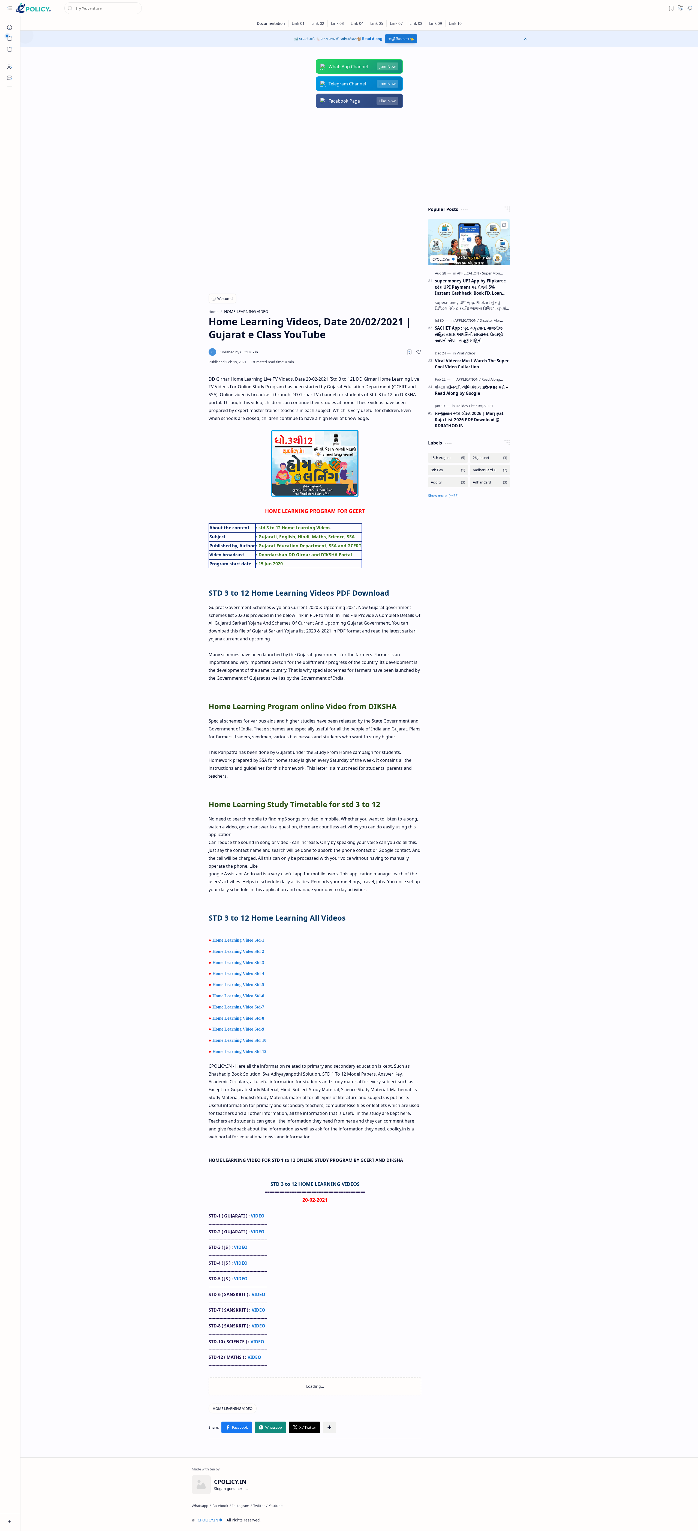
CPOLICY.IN (208, 1520)
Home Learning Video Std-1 (238, 940)
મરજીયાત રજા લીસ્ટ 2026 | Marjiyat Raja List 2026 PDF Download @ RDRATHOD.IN (469, 420)
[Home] (9, 27)
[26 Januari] (490, 458)
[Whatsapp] (200, 1505)
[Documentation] (271, 23)
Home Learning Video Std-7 (238, 1007)
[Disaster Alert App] (494, 320)
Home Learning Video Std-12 (239, 1051)
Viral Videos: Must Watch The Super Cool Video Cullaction (472, 364)
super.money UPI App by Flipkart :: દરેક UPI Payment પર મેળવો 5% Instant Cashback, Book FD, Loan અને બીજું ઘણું (470, 287)
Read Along (372, 38)
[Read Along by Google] (500, 379)
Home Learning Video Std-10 (239, 1040)
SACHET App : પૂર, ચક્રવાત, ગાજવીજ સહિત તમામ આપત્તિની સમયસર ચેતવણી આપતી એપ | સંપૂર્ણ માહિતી (469, 334)
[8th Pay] (448, 470)
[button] (9, 8)
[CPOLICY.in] (238, 352)
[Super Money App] (496, 273)
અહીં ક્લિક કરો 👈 (401, 39)
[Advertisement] (355, 157)
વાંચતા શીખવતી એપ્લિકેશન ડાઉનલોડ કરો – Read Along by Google (471, 390)
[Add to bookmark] (504, 225)
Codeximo (517, 1520)
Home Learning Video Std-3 (238, 962)
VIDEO (257, 1216)
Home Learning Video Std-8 (238, 1018)
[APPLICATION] (469, 273)
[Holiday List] (466, 405)
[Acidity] (448, 482)
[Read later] (409, 352)
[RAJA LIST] (485, 405)
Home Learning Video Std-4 (238, 973)
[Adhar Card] (490, 482)
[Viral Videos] (466, 353)
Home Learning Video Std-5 (238, 984)
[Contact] (9, 77)
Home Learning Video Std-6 (238, 995)
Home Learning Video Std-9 (238, 1029)
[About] (9, 66)
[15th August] (448, 458)
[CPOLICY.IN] (33, 8)
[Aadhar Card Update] (490, 470)
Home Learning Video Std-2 (238, 951)
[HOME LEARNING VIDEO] (233, 1408)
